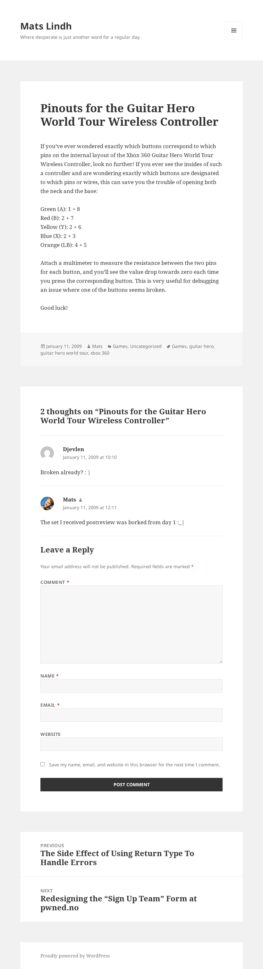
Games (120, 346)
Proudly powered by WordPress (75, 956)
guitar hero (201, 346)
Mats (97, 346)
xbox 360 (99, 353)
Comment (54, 582)
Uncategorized (146, 346)
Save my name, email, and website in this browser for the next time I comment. (134, 765)
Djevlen (73, 449)
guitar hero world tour (64, 353)
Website (50, 734)
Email (50, 705)
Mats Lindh (46, 26)
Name (49, 676)
